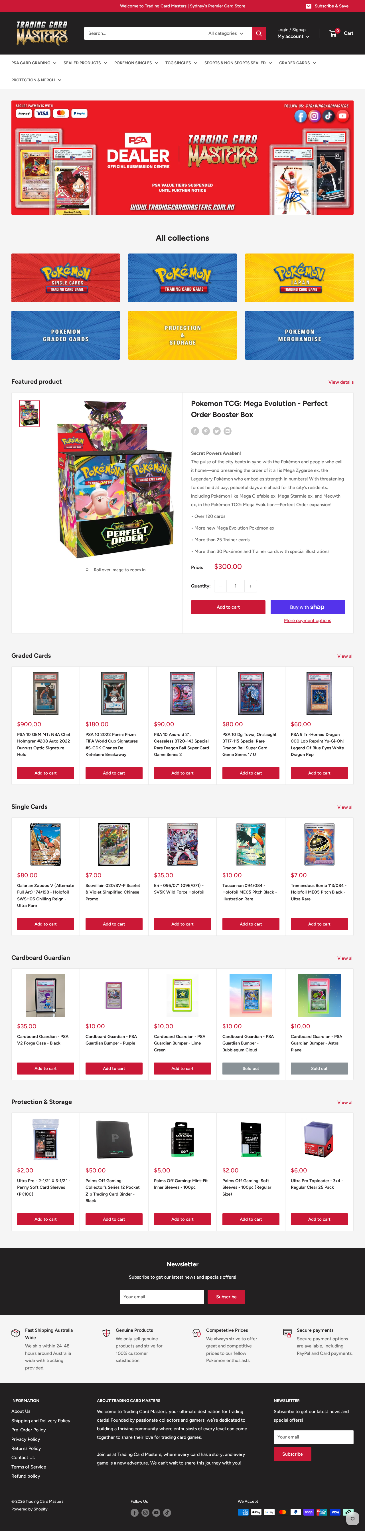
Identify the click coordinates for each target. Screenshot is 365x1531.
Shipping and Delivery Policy (40, 1420)
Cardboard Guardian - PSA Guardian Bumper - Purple (111, 1040)
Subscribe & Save (331, 6)
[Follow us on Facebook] (135, 1513)
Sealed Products (82, 63)
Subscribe (226, 1296)
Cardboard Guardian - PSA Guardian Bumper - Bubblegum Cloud (248, 1043)
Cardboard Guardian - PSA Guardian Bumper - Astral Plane (316, 1043)
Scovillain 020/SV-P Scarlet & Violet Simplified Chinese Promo (113, 892)
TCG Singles (178, 63)
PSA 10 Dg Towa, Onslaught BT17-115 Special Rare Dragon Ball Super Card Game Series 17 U (249, 744)
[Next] (354, 726)
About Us (20, 1411)
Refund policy (25, 1476)
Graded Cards (294, 63)
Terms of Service (28, 1467)
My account (291, 36)
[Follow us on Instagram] (145, 1513)
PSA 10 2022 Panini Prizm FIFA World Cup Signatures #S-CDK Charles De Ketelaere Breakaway (112, 744)
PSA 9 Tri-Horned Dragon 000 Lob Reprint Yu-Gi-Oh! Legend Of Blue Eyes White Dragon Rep (317, 744)
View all (346, 656)
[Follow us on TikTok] (167, 1513)
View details (341, 382)
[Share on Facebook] (195, 430)
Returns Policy (26, 1448)
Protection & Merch (33, 80)
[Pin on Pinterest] (206, 430)
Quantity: (201, 586)
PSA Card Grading (30, 63)
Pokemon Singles (133, 63)
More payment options (307, 620)
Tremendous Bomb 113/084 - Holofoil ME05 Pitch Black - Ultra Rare (318, 892)
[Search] (259, 33)
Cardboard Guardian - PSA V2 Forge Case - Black (42, 1040)
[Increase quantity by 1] (251, 586)
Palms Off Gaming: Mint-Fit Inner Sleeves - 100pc (181, 1184)
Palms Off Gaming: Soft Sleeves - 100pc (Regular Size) (246, 1187)
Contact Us (23, 1457)
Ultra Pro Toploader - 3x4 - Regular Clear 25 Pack (317, 1184)
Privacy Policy (25, 1439)
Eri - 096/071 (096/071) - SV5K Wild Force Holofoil (179, 889)
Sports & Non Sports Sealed (235, 63)
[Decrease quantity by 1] (220, 586)
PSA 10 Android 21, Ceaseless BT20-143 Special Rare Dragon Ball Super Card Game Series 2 (181, 744)
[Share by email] (228, 430)
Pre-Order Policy (28, 1430)
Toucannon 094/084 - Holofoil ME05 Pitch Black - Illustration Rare (249, 892)
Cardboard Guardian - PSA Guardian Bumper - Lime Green (179, 1043)
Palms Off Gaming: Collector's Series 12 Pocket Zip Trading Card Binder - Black (113, 1190)
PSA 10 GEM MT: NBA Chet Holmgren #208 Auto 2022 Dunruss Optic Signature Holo (43, 744)
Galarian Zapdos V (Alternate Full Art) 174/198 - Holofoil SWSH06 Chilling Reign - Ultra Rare (45, 895)
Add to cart (228, 607)
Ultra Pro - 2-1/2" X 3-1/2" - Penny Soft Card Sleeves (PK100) (43, 1187)
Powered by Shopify (29, 1509)
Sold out (251, 1068)
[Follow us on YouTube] (156, 1513)
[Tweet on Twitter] (217, 430)
